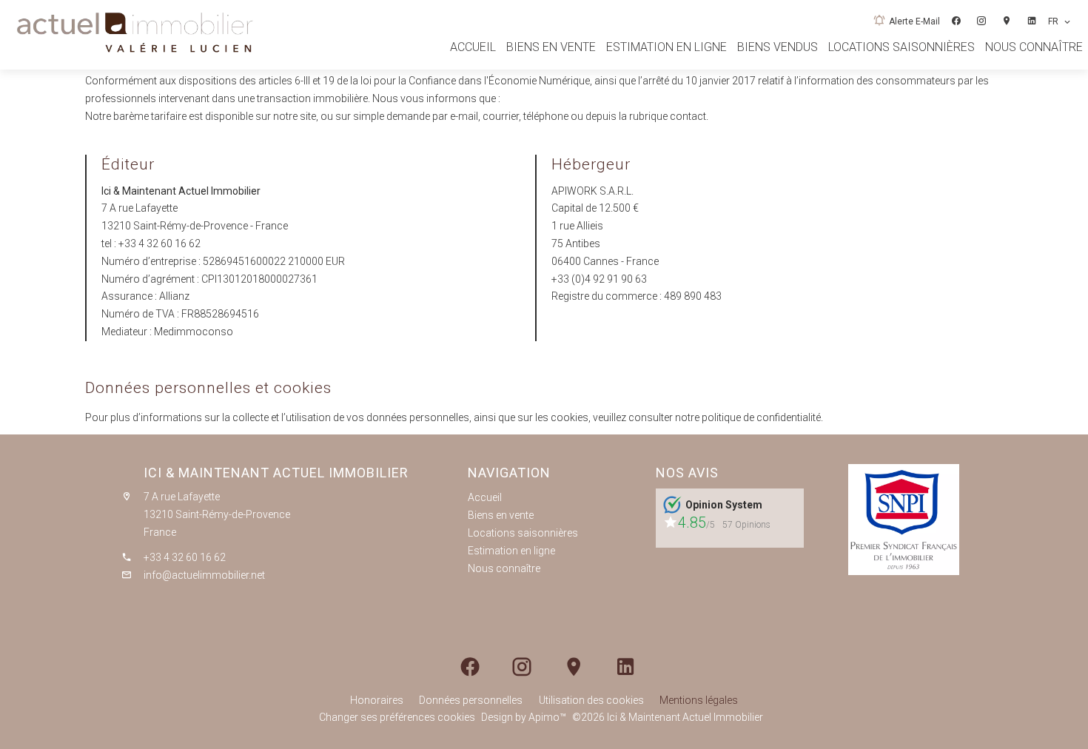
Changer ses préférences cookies (397, 717)
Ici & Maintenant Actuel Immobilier (276, 472)
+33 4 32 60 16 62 (159, 243)
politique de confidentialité (761, 417)
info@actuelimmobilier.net (204, 575)
